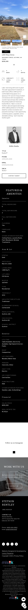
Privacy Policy (18, 556)
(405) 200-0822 (12, 527)
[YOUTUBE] (16, 544)
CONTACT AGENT (14, 175)
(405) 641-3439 (7, 159)
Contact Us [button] (14, 486)
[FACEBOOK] (3, 544)
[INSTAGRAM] (7, 544)
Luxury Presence (7, 553)
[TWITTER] (12, 544)
